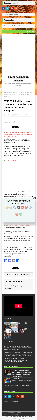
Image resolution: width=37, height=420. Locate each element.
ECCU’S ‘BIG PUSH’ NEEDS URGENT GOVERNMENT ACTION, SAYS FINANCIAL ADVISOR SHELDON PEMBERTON (15, 360)
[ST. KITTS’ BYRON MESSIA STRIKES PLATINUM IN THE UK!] (7, 332)
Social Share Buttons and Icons (15, 417)
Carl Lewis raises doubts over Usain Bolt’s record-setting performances (16, 386)
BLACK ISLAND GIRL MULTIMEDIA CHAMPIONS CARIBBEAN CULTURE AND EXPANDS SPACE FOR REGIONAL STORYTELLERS (18, 347)
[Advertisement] (18, 53)
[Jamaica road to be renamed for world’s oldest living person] (7, 338)
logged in (16, 286)
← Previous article (11, 275)
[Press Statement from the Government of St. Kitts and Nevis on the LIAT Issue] (14, 332)
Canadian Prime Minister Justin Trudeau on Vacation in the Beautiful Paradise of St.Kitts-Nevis (22, 373)
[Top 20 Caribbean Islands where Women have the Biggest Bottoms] (7, 382)
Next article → (26, 275)
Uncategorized (24, 115)
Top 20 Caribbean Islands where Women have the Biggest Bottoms (22, 379)
